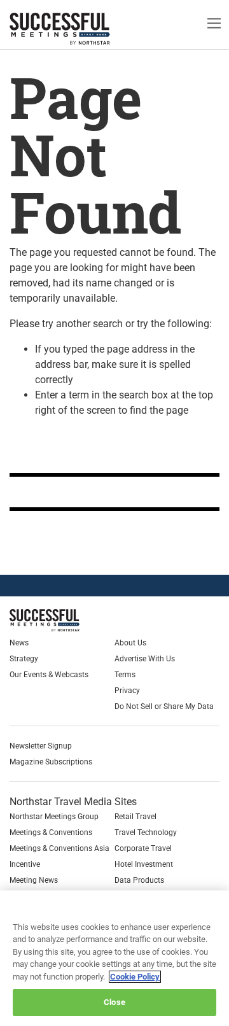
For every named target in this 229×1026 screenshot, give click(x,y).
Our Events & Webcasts (49, 674)
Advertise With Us (144, 658)
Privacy (127, 690)
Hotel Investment (143, 864)
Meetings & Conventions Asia (59, 848)
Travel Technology (145, 832)
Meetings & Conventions (51, 832)
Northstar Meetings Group (54, 816)
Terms (124, 674)
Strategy (24, 658)
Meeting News (34, 880)
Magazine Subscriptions (51, 761)
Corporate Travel (143, 848)
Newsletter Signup (41, 745)
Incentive (25, 864)
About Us (130, 642)
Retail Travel (135, 816)
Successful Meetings (79, 29)
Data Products (139, 880)
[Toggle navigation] (214, 22)
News (19, 642)
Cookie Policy (135, 976)
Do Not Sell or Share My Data (164, 706)
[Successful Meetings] (74, 620)
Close (114, 1002)
